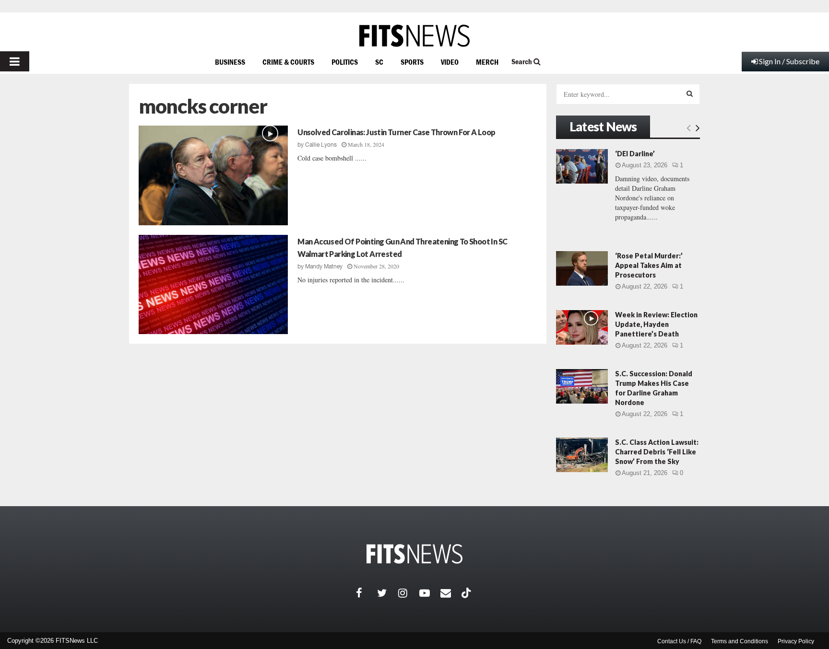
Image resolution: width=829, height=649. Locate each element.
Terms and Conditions (739, 641)
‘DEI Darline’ (635, 154)
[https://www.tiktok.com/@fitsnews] (467, 592)
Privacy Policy (796, 641)
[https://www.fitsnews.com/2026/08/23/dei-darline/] (582, 166)
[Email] (451, 592)
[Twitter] (387, 592)
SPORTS (412, 62)
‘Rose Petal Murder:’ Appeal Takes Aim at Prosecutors (649, 265)
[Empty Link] (688, 127)
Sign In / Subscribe (789, 61)
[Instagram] (408, 592)
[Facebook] (366, 592)
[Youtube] (429, 592)
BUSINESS (230, 62)
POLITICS (345, 62)
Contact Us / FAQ (679, 641)
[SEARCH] (689, 93)
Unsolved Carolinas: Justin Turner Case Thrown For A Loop (396, 132)
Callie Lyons (321, 144)
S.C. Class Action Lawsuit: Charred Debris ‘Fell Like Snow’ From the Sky (657, 451)
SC (379, 62)
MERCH (487, 62)
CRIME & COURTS (288, 62)
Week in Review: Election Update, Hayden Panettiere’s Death (656, 324)
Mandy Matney (324, 266)
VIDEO (450, 62)
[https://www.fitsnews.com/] (414, 36)
